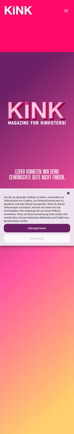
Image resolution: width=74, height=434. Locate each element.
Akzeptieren (37, 228)
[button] (68, 193)
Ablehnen (37, 238)
